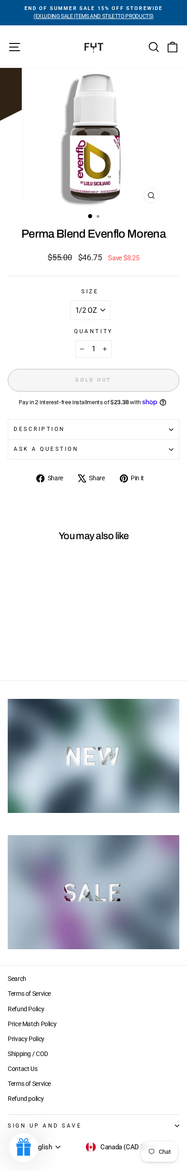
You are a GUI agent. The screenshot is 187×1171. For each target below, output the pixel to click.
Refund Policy (26, 1009)
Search (17, 978)
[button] (23, 1147)
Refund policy (26, 1098)
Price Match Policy (32, 1024)
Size (89, 291)
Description (39, 429)
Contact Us (22, 1068)
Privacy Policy (26, 1038)
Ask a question (46, 449)
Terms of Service (29, 993)
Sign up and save (45, 1126)
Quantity (93, 331)
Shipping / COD (28, 1053)
